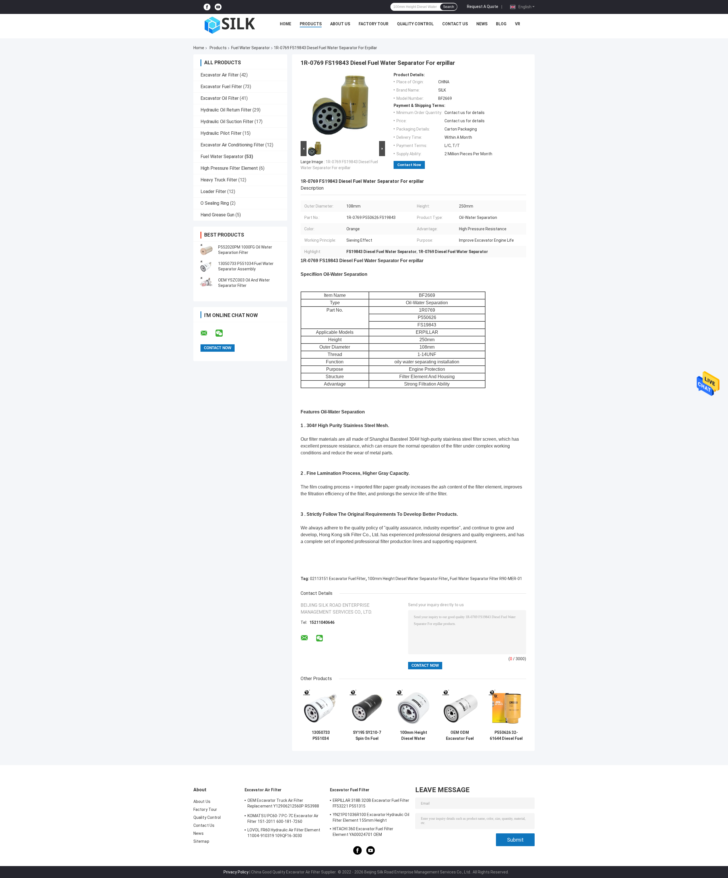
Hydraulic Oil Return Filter (225, 110)
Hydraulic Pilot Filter (220, 133)
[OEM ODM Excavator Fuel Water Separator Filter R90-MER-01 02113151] (460, 707)
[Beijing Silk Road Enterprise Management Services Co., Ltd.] (230, 25)
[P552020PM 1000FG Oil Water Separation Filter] (206, 250)
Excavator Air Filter (219, 75)
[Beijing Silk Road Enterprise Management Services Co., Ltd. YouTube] (218, 7)
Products (311, 24)
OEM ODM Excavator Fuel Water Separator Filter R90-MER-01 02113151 (459, 735)
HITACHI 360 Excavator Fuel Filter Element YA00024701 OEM (363, 832)
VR (517, 24)
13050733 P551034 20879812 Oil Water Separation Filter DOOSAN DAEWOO (320, 735)
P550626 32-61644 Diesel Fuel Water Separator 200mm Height (506, 735)
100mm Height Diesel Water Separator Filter (408, 578)
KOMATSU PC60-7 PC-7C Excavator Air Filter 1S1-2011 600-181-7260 (282, 818)
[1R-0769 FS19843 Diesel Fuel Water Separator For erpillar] (340, 106)
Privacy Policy (236, 872)
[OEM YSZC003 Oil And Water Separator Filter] (206, 283)
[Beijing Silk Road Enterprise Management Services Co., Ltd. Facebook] (207, 7)
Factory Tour (373, 24)
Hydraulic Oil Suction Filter (226, 121)
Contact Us (455, 24)
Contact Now (409, 165)
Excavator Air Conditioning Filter (232, 145)
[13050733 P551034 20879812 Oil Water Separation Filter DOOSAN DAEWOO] (321, 707)
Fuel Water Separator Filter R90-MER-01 (486, 578)
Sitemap (201, 841)
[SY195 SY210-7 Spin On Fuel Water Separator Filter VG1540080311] (367, 707)
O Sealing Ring (214, 203)
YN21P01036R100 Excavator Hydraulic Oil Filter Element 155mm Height (371, 817)
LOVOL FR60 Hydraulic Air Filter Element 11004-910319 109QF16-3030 (283, 833)
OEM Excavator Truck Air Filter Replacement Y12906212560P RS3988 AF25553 (283, 804)
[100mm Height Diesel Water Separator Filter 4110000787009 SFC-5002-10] (413, 707)
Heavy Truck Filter (218, 180)
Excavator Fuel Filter (221, 86)
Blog (501, 24)
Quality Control (415, 24)
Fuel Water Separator (250, 47)
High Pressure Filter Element (229, 168)
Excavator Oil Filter (219, 98)
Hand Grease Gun (217, 215)
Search (448, 7)
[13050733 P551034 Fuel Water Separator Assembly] (206, 266)
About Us (340, 24)
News (481, 24)
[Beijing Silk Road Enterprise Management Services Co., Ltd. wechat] (223, 333)
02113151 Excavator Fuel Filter (338, 578)
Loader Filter (213, 191)
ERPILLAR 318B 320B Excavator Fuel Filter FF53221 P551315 (371, 803)
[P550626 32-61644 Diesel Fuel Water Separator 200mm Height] (506, 707)
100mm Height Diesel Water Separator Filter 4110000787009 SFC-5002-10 (413, 735)
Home (285, 24)
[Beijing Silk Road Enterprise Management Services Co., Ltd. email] (207, 333)
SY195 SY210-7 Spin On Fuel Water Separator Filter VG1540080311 (367, 735)
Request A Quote (482, 6)
